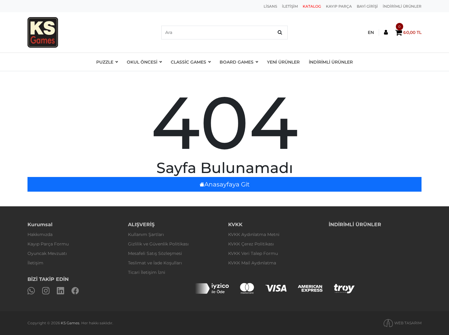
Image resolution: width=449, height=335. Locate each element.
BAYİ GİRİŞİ (367, 6)
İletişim (35, 263)
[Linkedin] (60, 290)
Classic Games (188, 62)
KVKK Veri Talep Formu (253, 253)
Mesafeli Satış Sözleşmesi (155, 253)
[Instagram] (45, 290)
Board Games (237, 62)
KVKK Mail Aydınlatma (252, 263)
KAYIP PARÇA (339, 6)
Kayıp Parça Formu (48, 244)
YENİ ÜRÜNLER (283, 62)
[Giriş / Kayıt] (386, 32)
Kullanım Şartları (146, 234)
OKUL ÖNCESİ (142, 62)
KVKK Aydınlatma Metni (253, 234)
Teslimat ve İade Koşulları (155, 263)
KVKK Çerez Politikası (251, 244)
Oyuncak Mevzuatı (47, 253)
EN (371, 32)
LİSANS (270, 6)
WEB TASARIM (408, 323)
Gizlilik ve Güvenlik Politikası (158, 244)
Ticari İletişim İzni (146, 272)
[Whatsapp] (31, 290)
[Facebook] (75, 290)
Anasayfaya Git (227, 184)
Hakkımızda (40, 234)
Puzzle (104, 62)
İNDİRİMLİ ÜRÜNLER (402, 6)
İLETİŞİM (290, 6)
